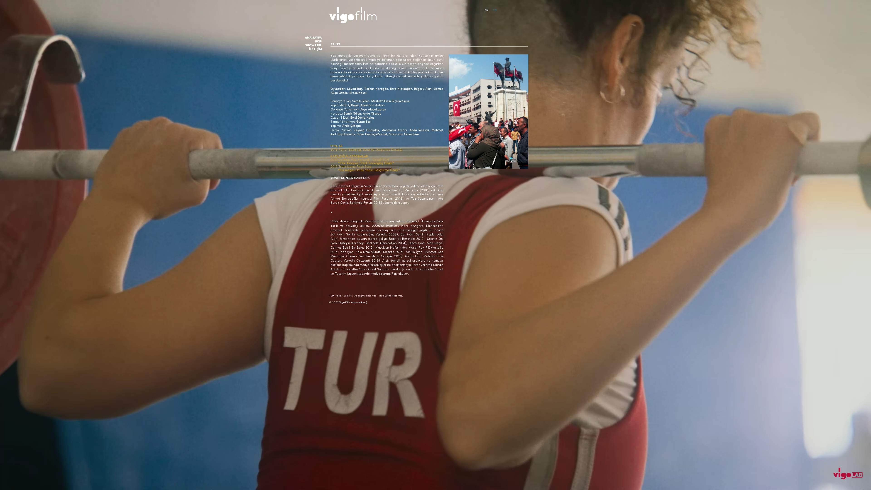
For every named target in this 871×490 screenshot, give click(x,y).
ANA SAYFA (313, 37)
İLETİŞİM (315, 49)
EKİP (318, 41)
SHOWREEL (313, 45)
